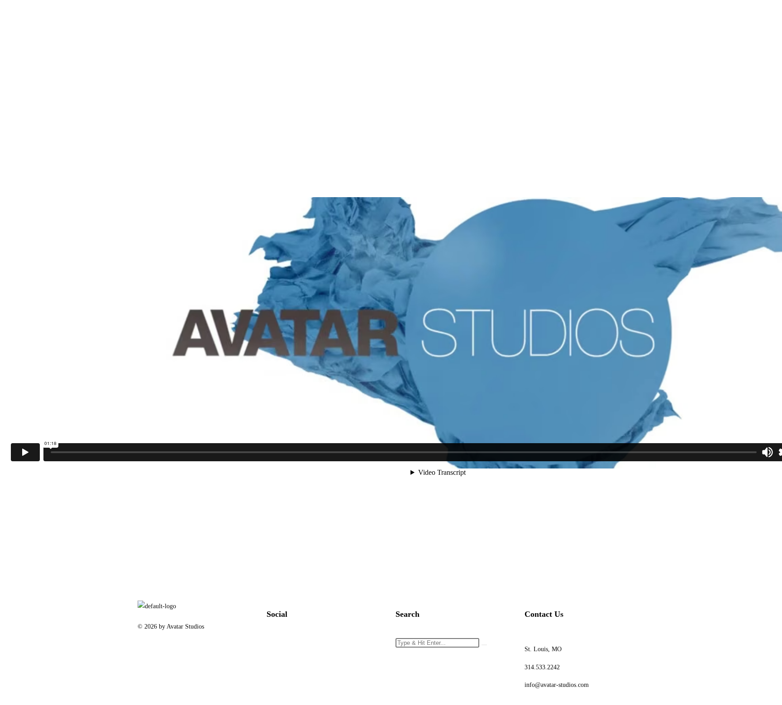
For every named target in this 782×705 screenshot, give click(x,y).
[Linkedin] (326, 648)
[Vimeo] (351, 648)
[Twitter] (302, 648)
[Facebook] (278, 648)
